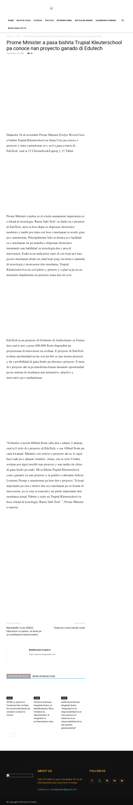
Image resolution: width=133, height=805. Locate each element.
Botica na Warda (84, 20)
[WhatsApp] (52, 66)
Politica (49, 20)
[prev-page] (8, 734)
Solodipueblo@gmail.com (63, 789)
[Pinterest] (45, 66)
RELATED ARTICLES (18, 676)
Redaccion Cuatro (40, 649)
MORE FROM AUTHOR (44, 676)
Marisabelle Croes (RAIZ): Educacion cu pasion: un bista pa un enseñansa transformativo (23, 631)
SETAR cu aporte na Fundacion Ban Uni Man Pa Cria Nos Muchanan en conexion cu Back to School (18, 708)
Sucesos (38, 20)
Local (17, 36)
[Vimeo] (113, 2)
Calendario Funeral (106, 20)
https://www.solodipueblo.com (42, 654)
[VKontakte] (118, 2)
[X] (108, 2)
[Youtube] (124, 2)
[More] (59, 66)
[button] (123, 20)
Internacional (64, 20)
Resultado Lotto (17, 28)
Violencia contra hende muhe (69, 627)
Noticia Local (24, 20)
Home (11, 20)
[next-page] (14, 734)
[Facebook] (102, 2)
